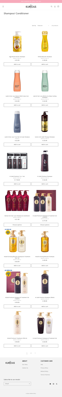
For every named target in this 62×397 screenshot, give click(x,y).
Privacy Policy (44, 368)
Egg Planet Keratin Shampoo (17, 56)
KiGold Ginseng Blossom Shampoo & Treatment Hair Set (17, 257)
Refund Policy (44, 371)
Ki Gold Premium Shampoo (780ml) (44, 297)
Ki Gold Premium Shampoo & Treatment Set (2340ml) (45, 216)
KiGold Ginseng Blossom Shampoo (44, 256)
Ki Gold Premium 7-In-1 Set (17, 176)
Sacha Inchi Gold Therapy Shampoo (45, 137)
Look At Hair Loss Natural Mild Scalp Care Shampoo (17, 96)
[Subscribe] (29, 383)
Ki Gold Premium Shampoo (44, 176)
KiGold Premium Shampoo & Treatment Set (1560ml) (17, 298)
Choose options (17, 225)
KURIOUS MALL (32, 393)
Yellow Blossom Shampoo (45, 56)
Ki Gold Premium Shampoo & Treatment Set (45, 338)
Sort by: (34, 25)
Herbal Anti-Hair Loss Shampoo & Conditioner (17, 216)
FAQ (42, 364)
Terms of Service (45, 374)
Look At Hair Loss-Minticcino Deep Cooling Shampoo (44, 96)
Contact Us (25, 368)
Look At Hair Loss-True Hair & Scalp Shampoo (17, 137)
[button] (3, 6)
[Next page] (35, 353)
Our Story (24, 364)
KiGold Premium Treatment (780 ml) (17, 338)
